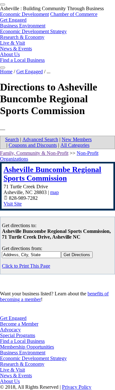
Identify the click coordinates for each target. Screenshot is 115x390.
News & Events (16, 48)
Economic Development (24, 14)
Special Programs (17, 335)
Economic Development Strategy (33, 31)
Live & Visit (12, 43)
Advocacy (10, 329)
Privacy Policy (76, 387)
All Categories (74, 145)
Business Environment (22, 25)
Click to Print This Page (26, 266)
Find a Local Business (22, 60)
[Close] (2, 68)
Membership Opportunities (27, 347)
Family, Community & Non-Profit (34, 153)
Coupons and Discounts (33, 145)
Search (12, 139)
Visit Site (13, 203)
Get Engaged (13, 20)
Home (6, 71)
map (54, 192)
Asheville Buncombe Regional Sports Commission (52, 173)
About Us (10, 54)
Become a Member (19, 324)
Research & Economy (22, 37)
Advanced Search (40, 139)
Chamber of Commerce (73, 14)
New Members (77, 139)
